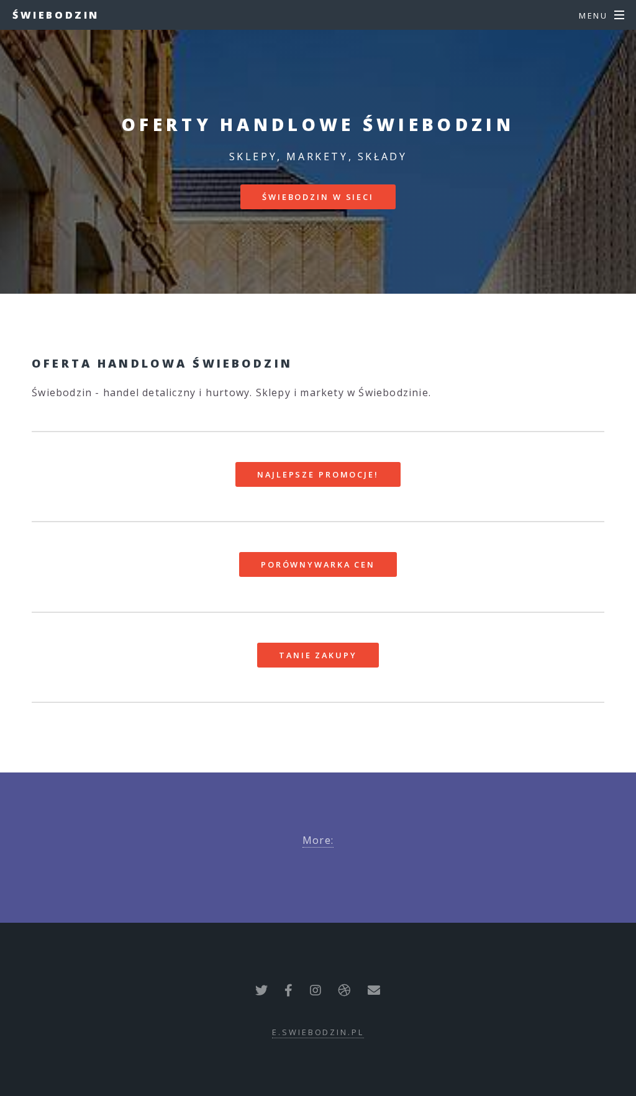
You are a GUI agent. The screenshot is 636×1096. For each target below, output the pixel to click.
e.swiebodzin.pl (317, 1032)
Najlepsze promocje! (318, 474)
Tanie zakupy (318, 655)
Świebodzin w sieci (318, 196)
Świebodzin (55, 15)
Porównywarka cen (318, 564)
